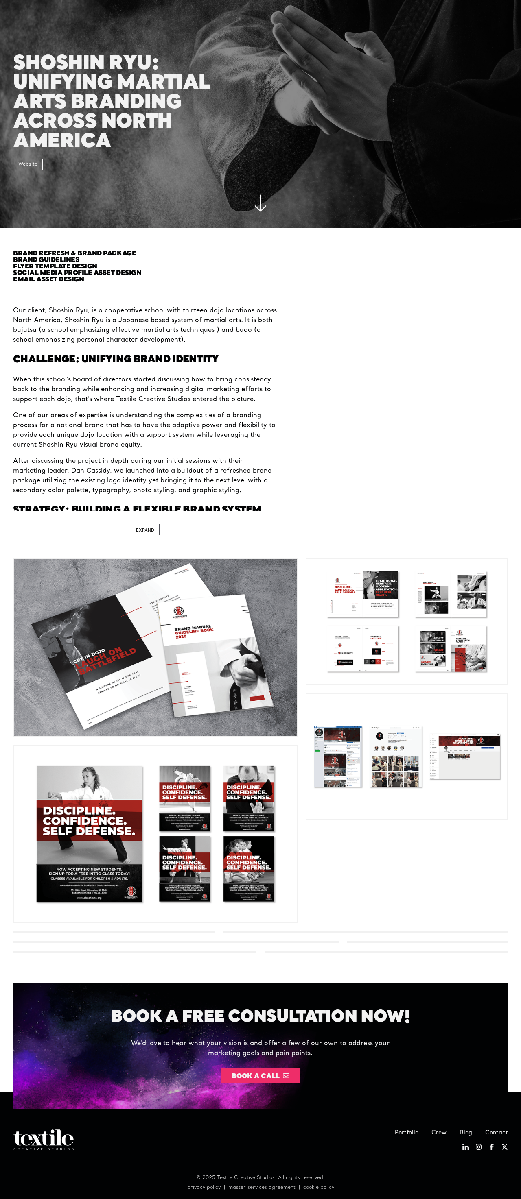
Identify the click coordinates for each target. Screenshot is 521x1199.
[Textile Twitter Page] (504, 1148)
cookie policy (318, 1187)
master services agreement (262, 1187)
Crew (439, 1132)
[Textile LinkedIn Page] (465, 1148)
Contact (496, 1132)
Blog (466, 1132)
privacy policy (204, 1187)
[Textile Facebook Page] (491, 1148)
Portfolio (406, 1132)
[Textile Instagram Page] (478, 1148)
